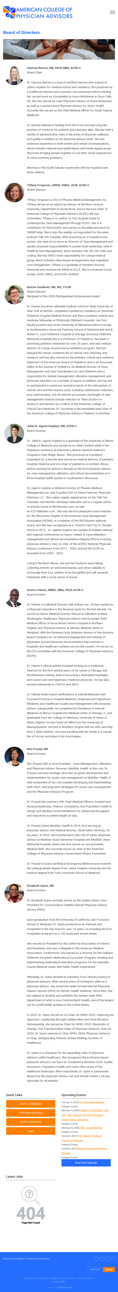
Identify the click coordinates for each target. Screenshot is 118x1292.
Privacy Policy (59, 1281)
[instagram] (102, 1259)
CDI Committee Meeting (91, 1102)
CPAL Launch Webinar (90, 1127)
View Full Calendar (86, 1162)
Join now (94, 1269)
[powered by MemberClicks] (59, 1288)
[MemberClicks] (37, 12)
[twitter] (107, 1259)
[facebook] (96, 1259)
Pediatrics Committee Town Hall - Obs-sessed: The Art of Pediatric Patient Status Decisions (85, 1115)
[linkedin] (113, 1259)
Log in (109, 1269)
